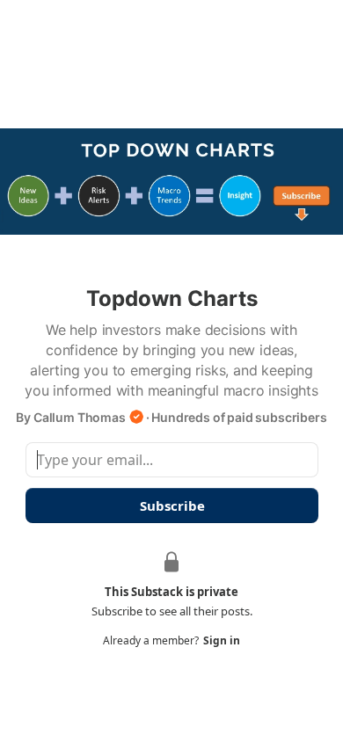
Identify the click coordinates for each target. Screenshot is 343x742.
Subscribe (171, 505)
